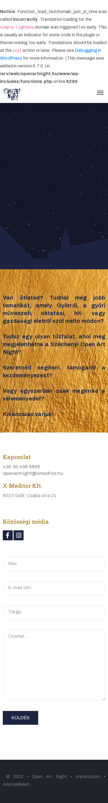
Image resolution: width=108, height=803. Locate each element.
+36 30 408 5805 (21, 466)
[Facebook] (8, 535)
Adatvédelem (16, 784)
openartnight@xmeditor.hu (33, 473)
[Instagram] (19, 535)
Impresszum (88, 776)
